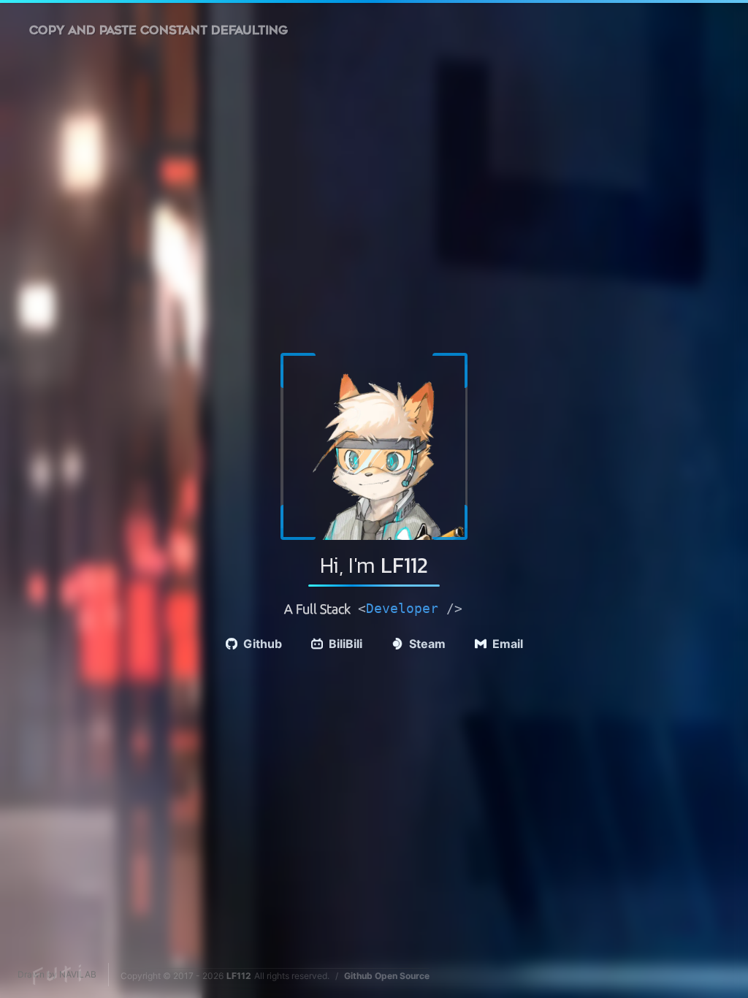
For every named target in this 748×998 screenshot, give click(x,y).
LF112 (238, 975)
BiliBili (345, 643)
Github (262, 643)
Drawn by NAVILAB (57, 974)
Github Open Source (387, 975)
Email (507, 643)
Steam (427, 643)
